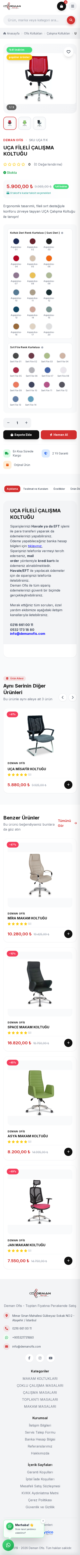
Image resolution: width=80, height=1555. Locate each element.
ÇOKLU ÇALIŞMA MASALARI (40, 1385)
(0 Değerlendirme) (48, 164)
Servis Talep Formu (40, 1432)
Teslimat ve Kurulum (35, 488)
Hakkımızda (40, 1453)
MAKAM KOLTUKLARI (40, 1379)
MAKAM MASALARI (40, 1406)
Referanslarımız (40, 1446)
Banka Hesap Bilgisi (40, 1439)
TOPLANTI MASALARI (40, 1399)
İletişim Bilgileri (40, 1425)
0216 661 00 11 (22, 1328)
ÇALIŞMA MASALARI (40, 1392)
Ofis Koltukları (33, 33)
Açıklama (12, 488)
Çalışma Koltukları (58, 33)
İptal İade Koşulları (40, 1479)
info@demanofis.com (26, 1346)
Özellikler (59, 488)
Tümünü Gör (64, 823)
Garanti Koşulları (40, 1472)
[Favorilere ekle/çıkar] (68, 52)
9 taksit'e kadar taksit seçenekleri (30, 193)
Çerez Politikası (40, 1500)
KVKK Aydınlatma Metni (40, 1493)
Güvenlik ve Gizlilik (40, 1507)
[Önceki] (63, 697)
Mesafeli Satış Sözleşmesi (40, 1486)
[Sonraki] (73, 697)
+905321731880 (23, 1337)
